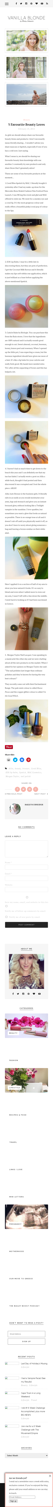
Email (8, 874)
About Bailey (26, 41)
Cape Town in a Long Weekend (30, 1395)
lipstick (22, 772)
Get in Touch (26, 94)
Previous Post (14, 794)
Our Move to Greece (21, 1279)
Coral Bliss (36, 768)
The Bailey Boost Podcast (24, 1306)
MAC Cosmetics (34, 772)
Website (9, 885)
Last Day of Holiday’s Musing (34, 1363)
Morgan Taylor (12, 776)
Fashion (13, 1060)
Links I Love (16, 1169)
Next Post (40, 794)
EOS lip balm (12, 772)
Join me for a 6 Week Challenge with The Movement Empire (31, 1429)
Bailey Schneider (26, 67)
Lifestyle (14, 1088)
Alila (11, 768)
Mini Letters (16, 1197)
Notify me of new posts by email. (25, 917)
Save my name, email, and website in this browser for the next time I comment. (9, 902)
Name (8, 862)
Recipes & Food (18, 1115)
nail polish (26, 776)
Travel (13, 1142)
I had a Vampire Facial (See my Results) (33, 1380)
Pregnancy (15, 1224)
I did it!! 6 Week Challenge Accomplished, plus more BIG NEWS (33, 1411)
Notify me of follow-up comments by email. (25, 911)
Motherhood (16, 1251)
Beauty (26, 120)
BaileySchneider (34, 805)
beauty (18, 768)
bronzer (26, 768)
